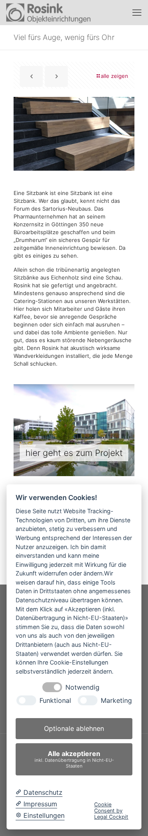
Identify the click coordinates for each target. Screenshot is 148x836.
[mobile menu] (137, 12)
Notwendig (82, 687)
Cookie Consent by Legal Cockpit (111, 810)
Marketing (116, 700)
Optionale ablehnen (74, 728)
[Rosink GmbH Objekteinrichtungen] (48, 12)
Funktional (55, 700)
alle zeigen (114, 76)
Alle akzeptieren (74, 759)
